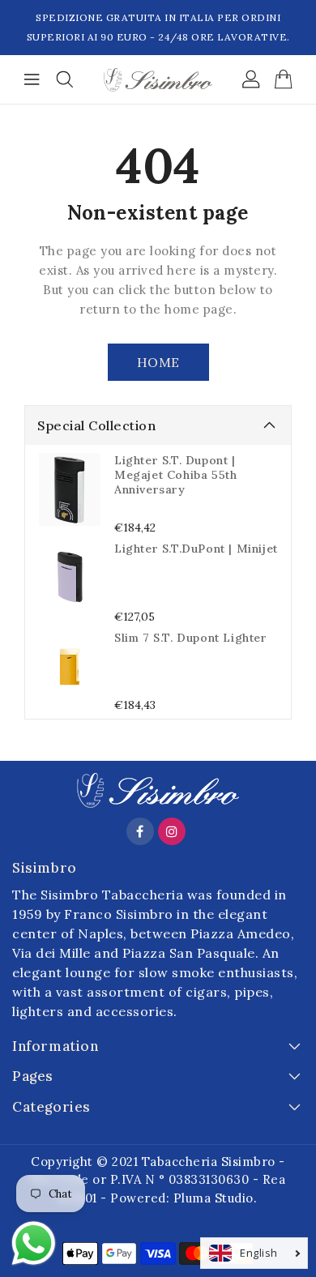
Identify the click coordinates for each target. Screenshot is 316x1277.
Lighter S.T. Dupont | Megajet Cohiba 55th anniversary (175, 475)
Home (158, 362)
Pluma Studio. (215, 1198)
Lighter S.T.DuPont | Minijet (196, 548)
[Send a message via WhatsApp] (33, 1243)
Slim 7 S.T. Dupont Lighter (190, 637)
